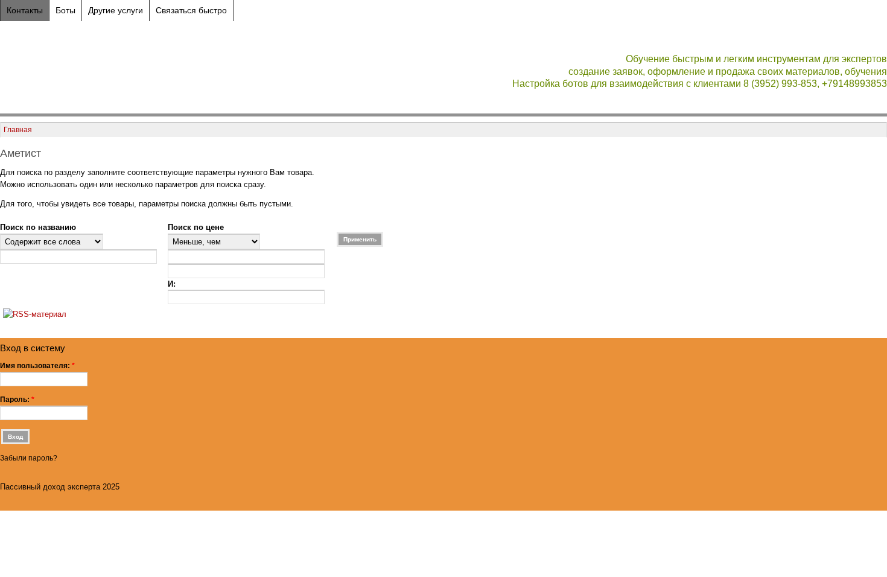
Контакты (25, 10)
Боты (65, 10)
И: (172, 283)
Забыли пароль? (28, 458)
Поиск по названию (38, 227)
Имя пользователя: (37, 366)
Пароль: (17, 399)
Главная (18, 129)
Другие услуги (115, 10)
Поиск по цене (196, 227)
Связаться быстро (191, 10)
